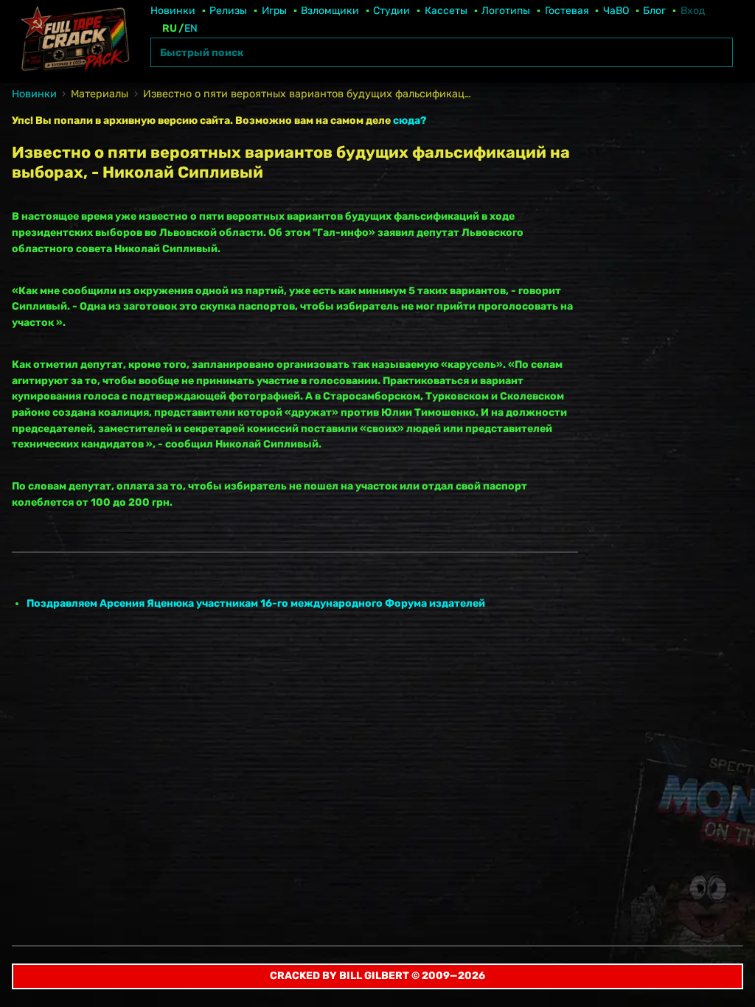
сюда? (409, 120)
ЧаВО (616, 10)
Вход (693, 10)
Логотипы (505, 10)
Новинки (172, 10)
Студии (391, 10)
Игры (274, 10)
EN (191, 28)
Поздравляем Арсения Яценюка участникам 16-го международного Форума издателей (256, 603)
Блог (654, 10)
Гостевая (567, 10)
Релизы (228, 10)
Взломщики (330, 10)
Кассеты (446, 10)
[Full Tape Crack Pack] (74, 41)
